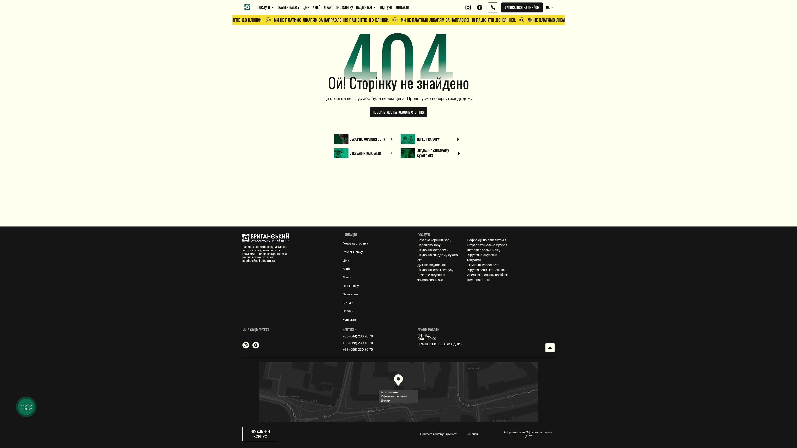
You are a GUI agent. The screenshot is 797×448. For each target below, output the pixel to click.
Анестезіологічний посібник (487, 275)
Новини (348, 311)
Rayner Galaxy (288, 7)
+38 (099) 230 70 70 (358, 349)
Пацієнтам (364, 7)
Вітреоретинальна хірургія (487, 245)
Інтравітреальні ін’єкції (484, 250)
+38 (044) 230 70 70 (358, 336)
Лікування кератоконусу (435, 270)
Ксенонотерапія (479, 280)
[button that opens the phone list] (493, 7)
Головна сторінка (355, 243)
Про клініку (344, 7)
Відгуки (386, 7)
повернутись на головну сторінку (398, 112)
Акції (316, 7)
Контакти (402, 7)
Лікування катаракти (432, 250)
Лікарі (328, 7)
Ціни (306, 7)
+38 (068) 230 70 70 (358, 343)
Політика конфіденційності (438, 434)
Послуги (263, 7)
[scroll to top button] (550, 347)
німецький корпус (260, 434)
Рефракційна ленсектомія (486, 240)
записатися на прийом (522, 7)
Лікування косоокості (483, 265)
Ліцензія (473, 434)
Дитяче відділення (431, 265)
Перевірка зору (428, 245)
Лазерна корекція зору (434, 240)
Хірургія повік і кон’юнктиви (487, 270)
